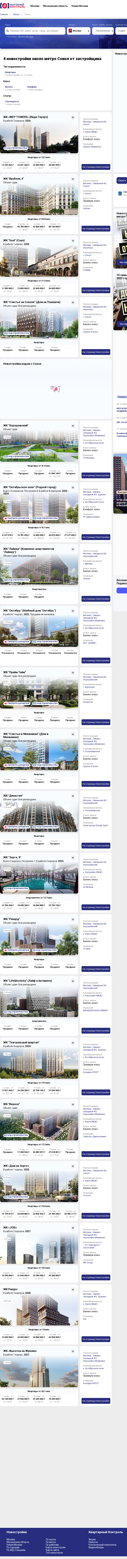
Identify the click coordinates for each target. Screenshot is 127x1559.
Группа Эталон (90, 332)
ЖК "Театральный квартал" (21, 1042)
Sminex (86, 208)
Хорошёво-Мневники (94, 435)
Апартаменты (39, 589)
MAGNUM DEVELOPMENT (95, 1010)
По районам (52, 1544)
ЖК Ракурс (10, 1289)
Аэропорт (88, 247)
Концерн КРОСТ (91, 1072)
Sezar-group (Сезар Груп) (95, 825)
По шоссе (51, 1539)
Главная (4, 14)
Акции (92, 1539)
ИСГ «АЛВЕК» (89, 643)
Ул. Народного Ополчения (91, 1246)
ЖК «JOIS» (10, 1227)
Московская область (18, 1542)
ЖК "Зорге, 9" (12, 857)
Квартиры (39, 342)
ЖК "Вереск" (11, 1104)
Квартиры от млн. (39, 157)
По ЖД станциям (16, 1550)
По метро (51, 1542)
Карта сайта (52, 1550)
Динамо (89, 563)
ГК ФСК (86, 949)
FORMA (86, 270)
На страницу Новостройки (96, 167)
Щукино (102, 494)
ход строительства (15, 148)
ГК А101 (87, 1195)
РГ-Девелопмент (91, 517)
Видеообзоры (96, 1547)
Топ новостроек (54, 1552)
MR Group (88, 1262)
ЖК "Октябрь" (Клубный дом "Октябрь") (29, 610)
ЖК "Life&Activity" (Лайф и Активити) (27, 980)
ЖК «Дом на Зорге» (16, 1165)
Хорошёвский (90, 556)
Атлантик (88, 702)
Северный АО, (100, 121)
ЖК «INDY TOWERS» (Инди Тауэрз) (25, 117)
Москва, (87, 121)
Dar (84, 1319)
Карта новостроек (55, 1547)
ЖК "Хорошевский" (15, 425)
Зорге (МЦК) (91, 132)
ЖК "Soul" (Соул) (14, 240)
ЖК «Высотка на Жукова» (20, 1351)
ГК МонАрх (88, 458)
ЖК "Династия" (13, 795)
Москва (11, 1539)
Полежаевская (92, 751)
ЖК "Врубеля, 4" (13, 178)
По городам (13, 1547)
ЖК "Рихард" (11, 919)
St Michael (88, 887)
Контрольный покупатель (103, 1544)
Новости (93, 1542)
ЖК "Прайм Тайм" (14, 672)
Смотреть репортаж (18, 518)
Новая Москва (14, 1544)
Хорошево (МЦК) (93, 872)
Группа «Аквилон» (92, 146)
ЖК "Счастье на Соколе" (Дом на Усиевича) (31, 302)
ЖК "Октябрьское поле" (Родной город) (29, 487)
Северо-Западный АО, (92, 431)
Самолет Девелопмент (95, 1136)
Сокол (86, 124)
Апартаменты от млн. (39, 897)
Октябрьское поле (94, 443)
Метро (16, 14)
